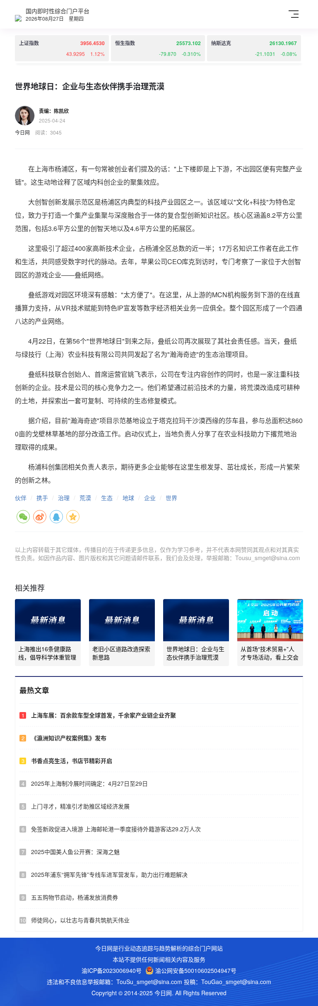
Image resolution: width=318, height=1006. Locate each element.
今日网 (22, 132)
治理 (64, 497)
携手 (42, 497)
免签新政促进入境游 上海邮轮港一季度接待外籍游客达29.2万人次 (116, 829)
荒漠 (85, 497)
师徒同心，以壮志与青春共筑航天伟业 (80, 920)
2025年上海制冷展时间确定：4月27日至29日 (89, 783)
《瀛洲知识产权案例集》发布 (68, 738)
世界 (171, 497)
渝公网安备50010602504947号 (195, 970)
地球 (128, 497)
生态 (107, 497)
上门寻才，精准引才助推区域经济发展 (80, 806)
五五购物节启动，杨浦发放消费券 (74, 897)
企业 (150, 497)
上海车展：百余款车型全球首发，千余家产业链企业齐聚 (103, 715)
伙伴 (20, 497)
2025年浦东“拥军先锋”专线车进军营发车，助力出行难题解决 (109, 874)
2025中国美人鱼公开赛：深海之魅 (75, 851)
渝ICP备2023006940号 (112, 970)
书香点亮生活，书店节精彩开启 (71, 760)
